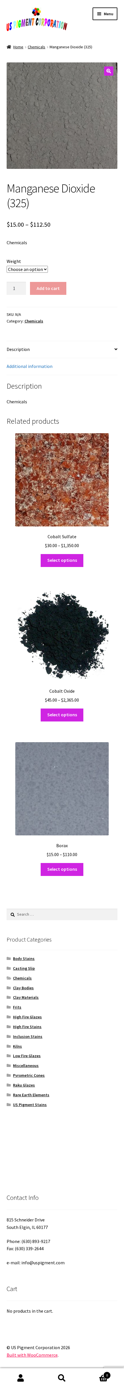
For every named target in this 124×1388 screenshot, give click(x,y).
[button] (108, 71)
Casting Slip (24, 968)
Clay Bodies (23, 987)
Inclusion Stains (27, 1036)
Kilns (17, 1046)
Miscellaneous (26, 1065)
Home (18, 46)
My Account (20, 1378)
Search (61, 1378)
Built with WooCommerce (32, 1355)
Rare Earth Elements (31, 1094)
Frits (17, 1007)
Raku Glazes (24, 1085)
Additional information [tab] (29, 366)
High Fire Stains (27, 1026)
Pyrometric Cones (29, 1075)
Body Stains (24, 958)
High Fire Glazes (27, 1016)
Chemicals (36, 46)
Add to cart (48, 288)
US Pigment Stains (30, 1104)
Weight (14, 261)
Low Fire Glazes (27, 1055)
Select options (62, 560)
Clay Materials (26, 997)
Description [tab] (18, 349)
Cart (95, 1373)
